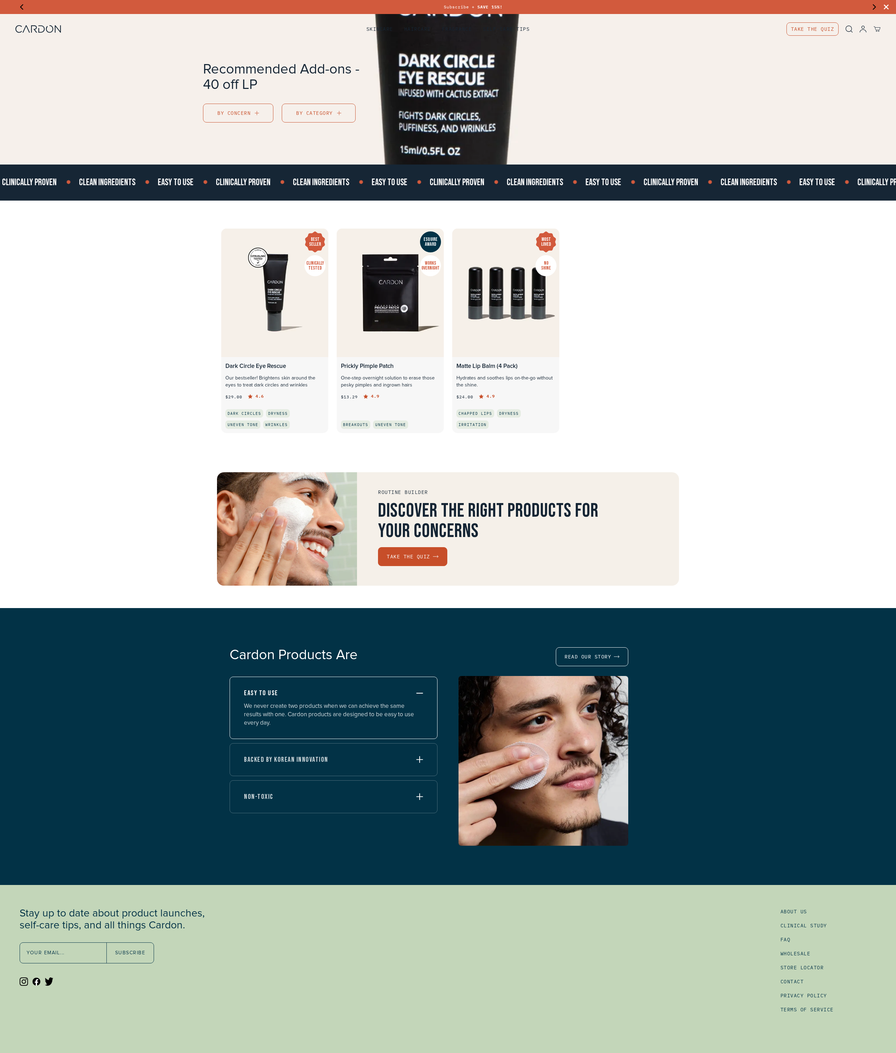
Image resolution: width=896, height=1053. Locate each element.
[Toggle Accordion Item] (419, 693)
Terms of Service (807, 1009)
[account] (860, 29)
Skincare (379, 29)
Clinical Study (803, 925)
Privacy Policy (803, 995)
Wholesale (795, 953)
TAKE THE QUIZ (812, 29)
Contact (792, 981)
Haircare (417, 29)
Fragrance (457, 29)
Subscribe (130, 952)
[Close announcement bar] (886, 7)
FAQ (785, 939)
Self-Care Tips (506, 29)
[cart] (874, 29)
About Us (793, 911)
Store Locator (802, 967)
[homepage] (116, 29)
